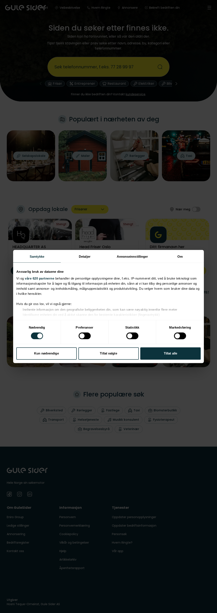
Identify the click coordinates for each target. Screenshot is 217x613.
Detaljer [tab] (84, 256)
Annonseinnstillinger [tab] (132, 256)
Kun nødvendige (46, 353)
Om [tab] (180, 256)
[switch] (85, 335)
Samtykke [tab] (37, 256)
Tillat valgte (108, 353)
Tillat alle (170, 353)
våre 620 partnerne (39, 278)
